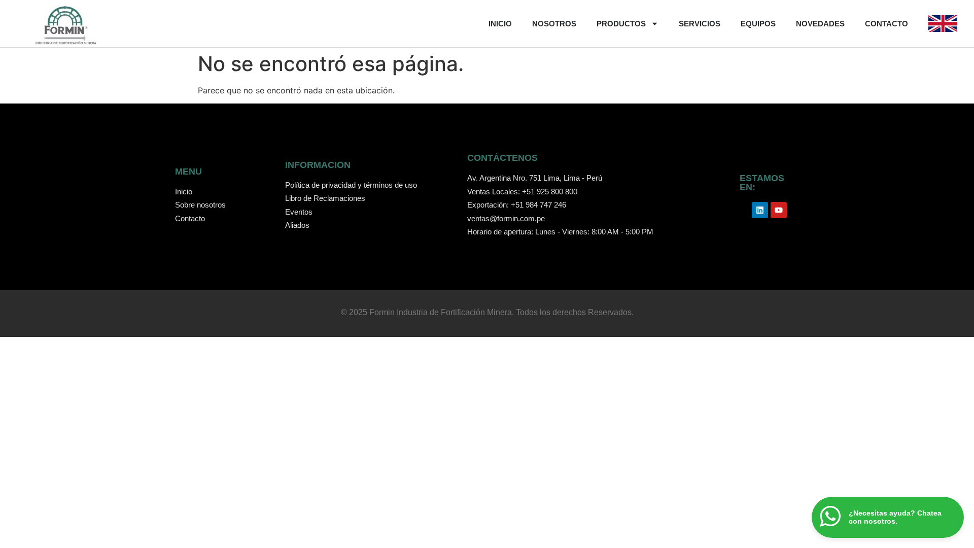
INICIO (500, 23)
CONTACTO (886, 23)
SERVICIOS (699, 23)
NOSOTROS (554, 23)
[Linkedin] (760, 210)
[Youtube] (779, 210)
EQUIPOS (758, 23)
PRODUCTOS (621, 23)
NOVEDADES (820, 23)
